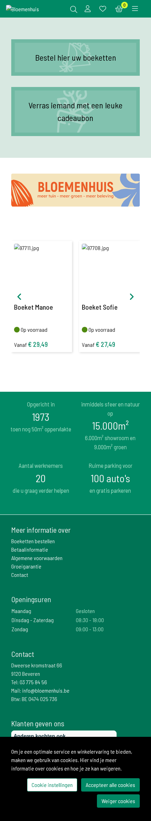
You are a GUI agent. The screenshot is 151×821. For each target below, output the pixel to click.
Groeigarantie (26, 566)
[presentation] (19, 297)
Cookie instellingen (52, 784)
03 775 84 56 (33, 682)
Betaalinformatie (29, 549)
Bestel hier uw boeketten (75, 57)
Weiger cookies (118, 801)
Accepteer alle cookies (110, 784)
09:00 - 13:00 (90, 629)
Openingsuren (31, 599)
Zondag (20, 629)
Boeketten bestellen (33, 541)
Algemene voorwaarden (37, 557)
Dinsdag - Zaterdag (33, 620)
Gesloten (85, 610)
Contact (19, 574)
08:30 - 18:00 (90, 620)
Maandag (21, 610)
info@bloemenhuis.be (46, 690)
